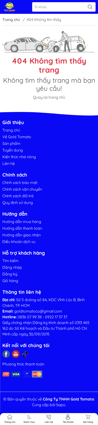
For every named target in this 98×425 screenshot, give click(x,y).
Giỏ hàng (10, 280)
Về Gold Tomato (16, 136)
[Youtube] (16, 354)
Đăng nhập (12, 267)
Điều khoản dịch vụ (18, 241)
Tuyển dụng (12, 150)
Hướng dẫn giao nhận (21, 235)
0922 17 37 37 (56, 316)
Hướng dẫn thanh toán (22, 228)
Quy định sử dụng (17, 202)
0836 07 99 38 (30, 316)
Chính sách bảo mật (19, 182)
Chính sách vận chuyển (22, 189)
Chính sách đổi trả (18, 195)
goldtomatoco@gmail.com (38, 311)
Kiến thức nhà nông (19, 156)
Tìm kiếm (10, 260)
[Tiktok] (25, 354)
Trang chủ (11, 19)
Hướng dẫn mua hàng (21, 221)
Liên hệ (8, 163)
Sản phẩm (11, 143)
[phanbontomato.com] (9, 7)
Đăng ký (9, 274)
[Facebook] (6, 354)
